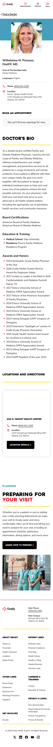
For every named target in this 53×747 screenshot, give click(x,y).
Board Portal (7, 683)
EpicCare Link (8, 691)
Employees (7, 687)
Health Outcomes (9, 652)
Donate (5, 720)
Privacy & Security (35, 720)
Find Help (32, 652)
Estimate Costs (34, 644)
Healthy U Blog (34, 660)
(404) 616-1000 (35, 610)
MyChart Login (34, 668)
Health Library (34, 656)
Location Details (19, 445)
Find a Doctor (10, 14)
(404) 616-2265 (21, 86)
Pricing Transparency (37, 716)
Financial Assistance (36, 648)
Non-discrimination (36, 705)
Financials (6, 648)
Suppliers (6, 699)
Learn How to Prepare (19, 545)
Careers (31, 686)
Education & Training (36, 690)
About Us (6, 644)
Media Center (7, 660)
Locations (6, 656)
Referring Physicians (10, 695)
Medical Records (35, 664)
